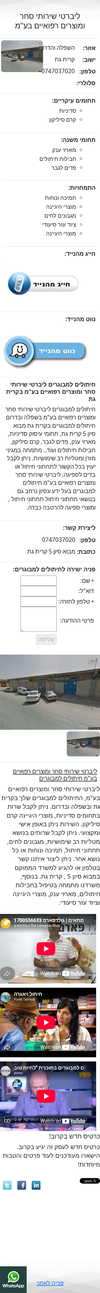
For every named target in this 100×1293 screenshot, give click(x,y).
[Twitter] (7, 1185)
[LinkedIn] (36, 1185)
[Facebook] (21, 1185)
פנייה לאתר (50, 1283)
